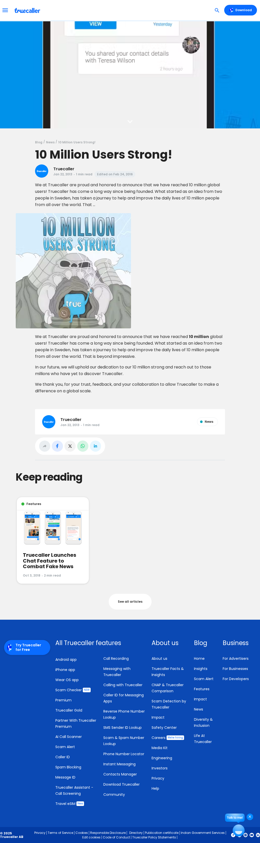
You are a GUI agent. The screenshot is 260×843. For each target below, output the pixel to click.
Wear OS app (67, 679)
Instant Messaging (119, 764)
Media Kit (160, 747)
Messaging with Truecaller (117, 671)
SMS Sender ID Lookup (122, 727)
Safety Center (164, 727)
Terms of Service (60, 833)
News (198, 709)
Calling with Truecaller (122, 684)
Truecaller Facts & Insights (168, 671)
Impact (158, 717)
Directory (136, 833)
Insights (200, 668)
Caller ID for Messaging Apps (123, 698)
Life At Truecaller (203, 738)
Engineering (162, 758)
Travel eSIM (69, 803)
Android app (66, 659)
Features (201, 689)
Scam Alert (65, 746)
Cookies (81, 833)
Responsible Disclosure (108, 833)
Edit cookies (91, 837)
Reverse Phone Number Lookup (124, 714)
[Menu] (5, 10)
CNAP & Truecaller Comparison (168, 688)
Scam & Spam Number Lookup (123, 740)
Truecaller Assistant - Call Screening (74, 790)
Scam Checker (72, 690)
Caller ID (62, 757)
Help (155, 788)
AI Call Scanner (68, 736)
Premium (63, 700)
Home (199, 658)
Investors (160, 768)
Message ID (65, 777)
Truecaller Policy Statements (154, 837)
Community (114, 794)
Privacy (158, 778)
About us (159, 658)
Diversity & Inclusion (203, 722)
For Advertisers (236, 658)
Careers (167, 737)
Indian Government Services (203, 833)
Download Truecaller (121, 784)
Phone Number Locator (123, 753)
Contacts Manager (120, 774)
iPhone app (65, 669)
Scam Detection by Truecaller (169, 704)
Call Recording (116, 658)
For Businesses (235, 668)
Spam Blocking (68, 767)
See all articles (130, 601)
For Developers (236, 678)
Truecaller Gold (68, 710)
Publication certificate (161, 833)
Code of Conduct (116, 837)
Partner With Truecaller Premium (75, 723)
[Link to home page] (27, 10)
